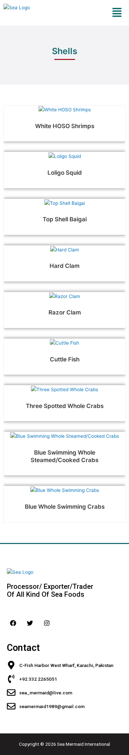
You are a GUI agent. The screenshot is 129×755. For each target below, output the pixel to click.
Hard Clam (64, 265)
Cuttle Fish (64, 359)
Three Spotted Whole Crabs (65, 406)
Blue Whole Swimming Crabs (65, 506)
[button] (117, 12)
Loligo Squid (64, 172)
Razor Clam (65, 312)
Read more (64, 107)
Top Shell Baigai (65, 219)
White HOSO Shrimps (64, 126)
